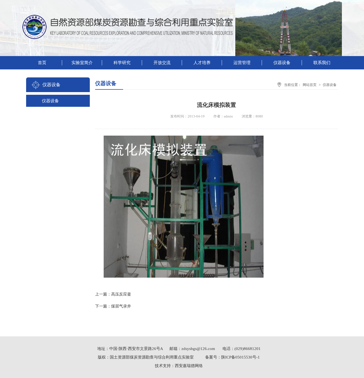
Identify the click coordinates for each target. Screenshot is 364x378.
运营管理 (241, 62)
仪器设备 (281, 62)
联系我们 (321, 62)
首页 (42, 62)
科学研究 (122, 62)
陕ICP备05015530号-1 (240, 357)
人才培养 (202, 62)
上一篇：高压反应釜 (113, 294)
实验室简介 (82, 62)
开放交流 (162, 62)
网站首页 (310, 85)
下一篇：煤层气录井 (113, 306)
